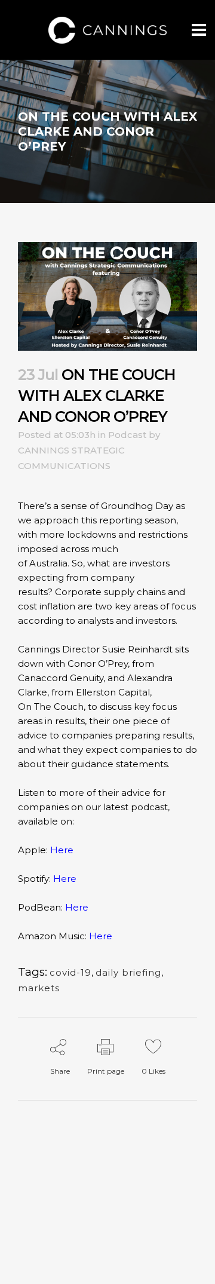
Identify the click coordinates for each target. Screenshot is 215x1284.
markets (39, 988)
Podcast (127, 434)
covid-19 (70, 972)
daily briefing (128, 972)
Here (61, 850)
